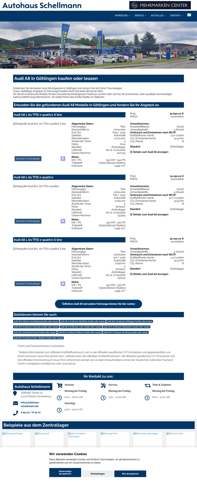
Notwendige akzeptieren (65, 472)
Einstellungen (98, 473)
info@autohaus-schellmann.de (30, 404)
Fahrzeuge (121, 15)
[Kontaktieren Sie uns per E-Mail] (189, 15)
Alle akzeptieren (130, 473)
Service (139, 15)
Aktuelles (157, 15)
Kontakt (175, 15)
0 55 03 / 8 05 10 (31, 412)
